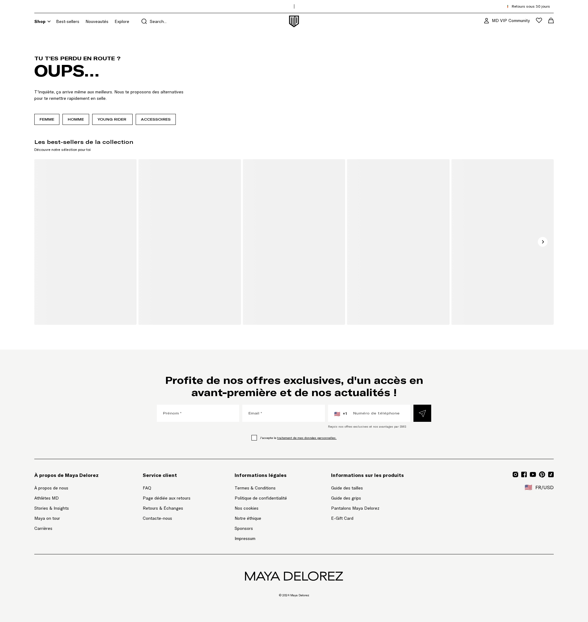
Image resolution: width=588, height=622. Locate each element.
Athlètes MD (46, 498)
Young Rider (112, 119)
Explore (122, 21)
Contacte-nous (157, 518)
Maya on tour (47, 518)
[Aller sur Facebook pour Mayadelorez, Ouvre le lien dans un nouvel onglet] (524, 474)
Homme (76, 119)
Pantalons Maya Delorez (355, 508)
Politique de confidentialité (261, 498)
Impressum (245, 538)
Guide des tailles (347, 488)
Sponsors (244, 528)
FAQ (147, 488)
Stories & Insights (51, 508)
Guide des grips (346, 498)
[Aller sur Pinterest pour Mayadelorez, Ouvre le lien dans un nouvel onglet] (542, 474)
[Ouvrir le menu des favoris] (539, 20)
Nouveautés (96, 21)
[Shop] (49, 21)
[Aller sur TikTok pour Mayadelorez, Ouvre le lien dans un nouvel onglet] (551, 474)
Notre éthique (248, 518)
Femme (47, 119)
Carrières (43, 528)
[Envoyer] (422, 413)
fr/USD (539, 487)
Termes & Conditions (255, 488)
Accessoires (156, 119)
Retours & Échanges (163, 508)
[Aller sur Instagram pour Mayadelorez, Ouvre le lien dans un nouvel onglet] (515, 474)
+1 (340, 414)
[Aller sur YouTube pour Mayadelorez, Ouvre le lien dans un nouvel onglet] (533, 474)
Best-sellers (67, 21)
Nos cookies (246, 508)
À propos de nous (51, 488)
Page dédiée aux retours (166, 498)
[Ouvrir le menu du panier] (551, 20)
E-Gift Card (342, 518)
